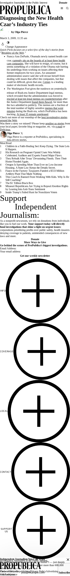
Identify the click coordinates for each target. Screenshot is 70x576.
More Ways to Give (35, 242)
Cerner (46, 82)
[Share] (2, 44)
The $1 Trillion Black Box (19, 183)
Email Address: (8, 248)
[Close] (68, 560)
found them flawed (42, 102)
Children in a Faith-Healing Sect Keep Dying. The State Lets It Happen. (37, 148)
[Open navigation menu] (62, 8)
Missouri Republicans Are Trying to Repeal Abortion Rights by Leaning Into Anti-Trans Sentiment (36, 188)
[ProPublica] (25, 10)
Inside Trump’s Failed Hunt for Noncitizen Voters (31, 192)
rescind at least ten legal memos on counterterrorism (34, 98)
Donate (63, 2)
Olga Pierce (21, 32)
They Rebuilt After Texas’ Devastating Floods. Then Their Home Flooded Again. (36, 160)
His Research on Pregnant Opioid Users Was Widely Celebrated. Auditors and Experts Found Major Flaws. (33, 154)
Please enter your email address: (9, 573)
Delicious (5, 129)
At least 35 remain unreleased (32, 114)
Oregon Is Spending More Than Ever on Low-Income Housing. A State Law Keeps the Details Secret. (33, 166)
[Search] (67, 8)
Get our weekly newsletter (35, 255)
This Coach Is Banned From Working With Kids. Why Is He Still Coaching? (37, 178)
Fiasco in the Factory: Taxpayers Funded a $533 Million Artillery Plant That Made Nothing (34, 172)
